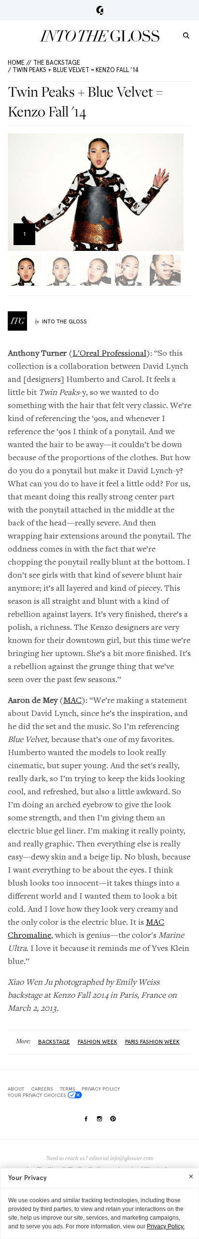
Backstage (54, 1041)
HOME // (19, 62)
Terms (67, 1089)
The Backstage (56, 62)
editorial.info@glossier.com (121, 1158)
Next (173, 192)
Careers (42, 1089)
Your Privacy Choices (37, 1095)
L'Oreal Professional (109, 352)
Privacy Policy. (166, 1226)
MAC (72, 699)
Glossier (99, 10)
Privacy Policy (101, 1089)
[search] (186, 35)
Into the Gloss (99, 36)
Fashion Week (97, 1041)
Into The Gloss (64, 321)
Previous (18, 192)
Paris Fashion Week (152, 1041)
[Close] (191, 1176)
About (16, 1089)
